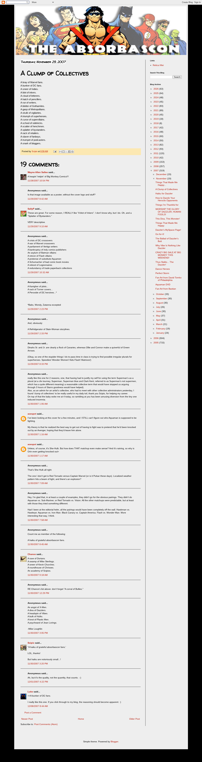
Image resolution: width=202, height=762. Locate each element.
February (161, 328)
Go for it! (159, 234)
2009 (156, 162)
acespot (32, 413)
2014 (156, 140)
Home (81, 719)
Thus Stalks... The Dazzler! (164, 263)
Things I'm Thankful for (166, 205)
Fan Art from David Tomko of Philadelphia (168, 278)
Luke (30, 691)
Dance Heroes (162, 269)
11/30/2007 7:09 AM (38, 483)
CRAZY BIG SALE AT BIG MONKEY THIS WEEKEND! (168, 255)
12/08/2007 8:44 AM (38, 706)
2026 (156, 89)
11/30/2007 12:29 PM (38, 593)
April (158, 320)
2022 (156, 106)
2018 (156, 123)
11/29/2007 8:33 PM (38, 364)
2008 (156, 166)
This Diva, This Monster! (167, 218)
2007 (156, 170)
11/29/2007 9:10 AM (38, 226)
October (160, 294)
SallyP (31, 209)
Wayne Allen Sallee (38, 172)
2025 (156, 93)
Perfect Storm (162, 273)
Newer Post (27, 719)
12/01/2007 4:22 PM (38, 681)
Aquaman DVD (162, 284)
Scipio (31, 643)
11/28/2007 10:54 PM (38, 180)
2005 (156, 342)
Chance (32, 554)
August (160, 302)
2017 (156, 127)
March (159, 324)
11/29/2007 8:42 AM (38, 199)
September (162, 298)
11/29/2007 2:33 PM (38, 333)
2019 (156, 119)
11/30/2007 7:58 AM (38, 520)
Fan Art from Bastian (165, 288)
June (159, 311)
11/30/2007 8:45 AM (38, 544)
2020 (156, 114)
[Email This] (60, 151)
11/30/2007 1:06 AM (38, 404)
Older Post (134, 719)
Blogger (114, 741)
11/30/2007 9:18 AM (38, 575)
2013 (156, 144)
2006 (156, 338)
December (161, 174)
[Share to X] (66, 151)
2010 (156, 157)
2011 (156, 153)
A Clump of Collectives (166, 189)
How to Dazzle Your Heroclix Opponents (166, 199)
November (161, 178)
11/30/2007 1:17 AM (38, 456)
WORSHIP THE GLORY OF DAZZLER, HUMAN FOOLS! (168, 212)
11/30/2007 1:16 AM (38, 434)
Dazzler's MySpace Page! (168, 230)
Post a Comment (32, 712)
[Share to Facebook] (69, 151)
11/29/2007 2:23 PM (38, 309)
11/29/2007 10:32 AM (38, 272)
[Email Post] (55, 151)
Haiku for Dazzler (164, 193)
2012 (156, 149)
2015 (156, 136)
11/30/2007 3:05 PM (38, 633)
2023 (156, 101)
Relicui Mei (158, 65)
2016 (156, 132)
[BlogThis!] (63, 151)
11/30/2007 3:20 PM (38, 663)
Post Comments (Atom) (46, 724)
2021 (156, 110)
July (158, 307)
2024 (156, 97)
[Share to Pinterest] (72, 151)
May (158, 315)
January (160, 333)
